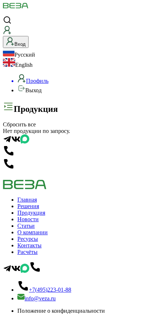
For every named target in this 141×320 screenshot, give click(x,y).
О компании (32, 232)
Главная (27, 200)
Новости (28, 219)
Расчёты (27, 252)
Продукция (31, 213)
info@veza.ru (40, 298)
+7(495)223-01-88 (50, 290)
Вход (20, 44)
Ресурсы (27, 239)
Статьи (26, 226)
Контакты (29, 245)
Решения (28, 206)
